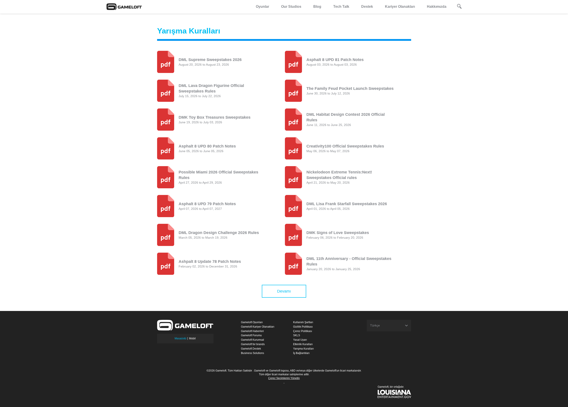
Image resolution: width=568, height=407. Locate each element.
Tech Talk (341, 6)
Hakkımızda (436, 6)
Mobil (192, 338)
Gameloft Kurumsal (252, 339)
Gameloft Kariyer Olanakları (257, 326)
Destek (367, 6)
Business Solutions (252, 353)
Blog (317, 6)
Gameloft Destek (251, 348)
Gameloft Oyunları (252, 322)
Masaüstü (180, 338)
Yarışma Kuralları (303, 348)
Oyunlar (262, 6)
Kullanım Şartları (303, 322)
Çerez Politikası (302, 331)
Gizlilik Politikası (303, 326)
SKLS (296, 335)
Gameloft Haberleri (252, 331)
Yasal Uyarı (300, 339)
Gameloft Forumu (251, 335)
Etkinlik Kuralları (303, 344)
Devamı (284, 291)
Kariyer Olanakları (400, 6)
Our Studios (291, 6)
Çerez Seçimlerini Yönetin (284, 378)
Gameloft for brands (253, 344)
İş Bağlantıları (301, 353)
